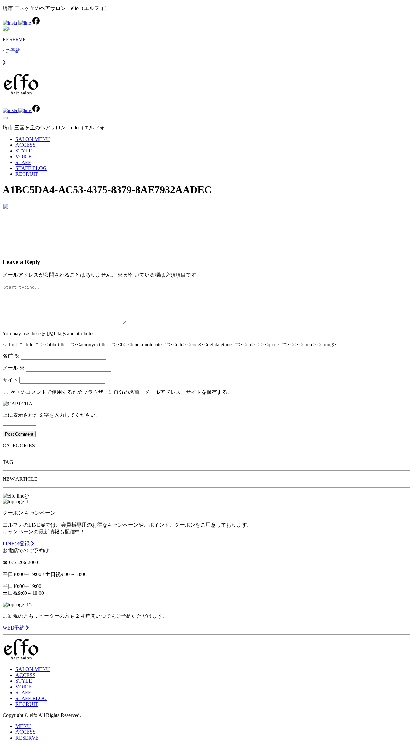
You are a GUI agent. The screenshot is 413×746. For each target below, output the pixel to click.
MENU (23, 726)
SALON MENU (32, 139)
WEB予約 (14, 628)
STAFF (23, 162)
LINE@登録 (17, 543)
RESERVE (27, 738)
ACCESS (25, 145)
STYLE (23, 150)
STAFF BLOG (31, 168)
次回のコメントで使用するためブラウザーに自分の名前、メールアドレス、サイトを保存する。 (121, 392)
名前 (11, 356)
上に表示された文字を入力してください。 (52, 415)
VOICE (23, 156)
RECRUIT (26, 174)
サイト (10, 380)
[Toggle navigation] (5, 118)
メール (14, 368)
